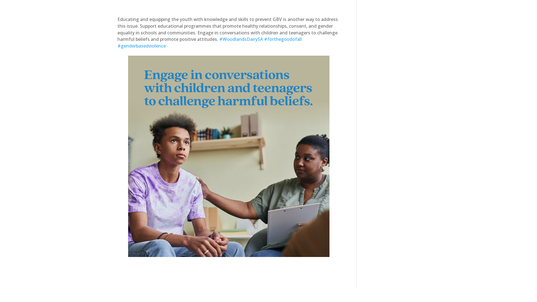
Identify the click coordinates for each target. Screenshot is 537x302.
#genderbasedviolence (141, 46)
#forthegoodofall (283, 39)
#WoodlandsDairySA (241, 39)
